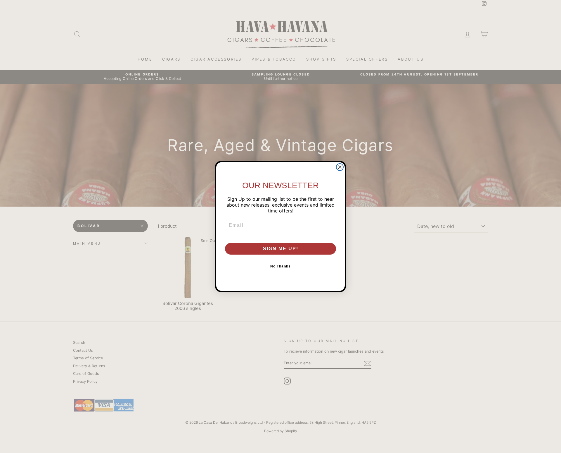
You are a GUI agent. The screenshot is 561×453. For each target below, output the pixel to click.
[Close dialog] (339, 167)
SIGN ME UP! (280, 248)
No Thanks (280, 266)
